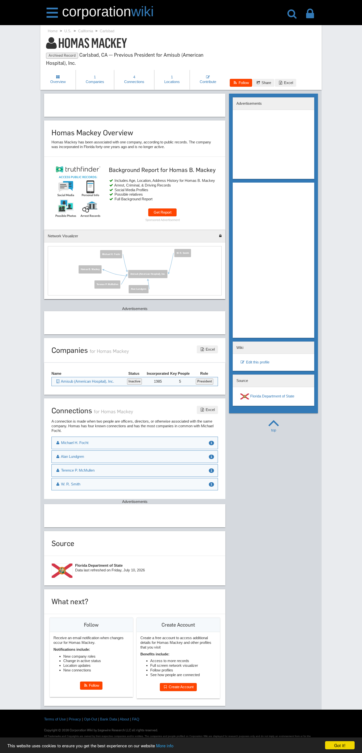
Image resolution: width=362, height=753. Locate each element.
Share (266, 83)
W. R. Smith (183, 253)
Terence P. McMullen (107, 284)
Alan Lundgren (139, 289)
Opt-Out (90, 719)
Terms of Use (55, 719)
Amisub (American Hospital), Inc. (147, 274)
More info (164, 745)
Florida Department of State (271, 396)
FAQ (135, 719)
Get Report (162, 212)
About (124, 719)
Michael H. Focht (111, 254)
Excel (288, 83)
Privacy (75, 719)
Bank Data (108, 719)
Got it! (340, 745)
